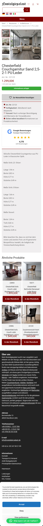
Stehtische (24, 390)
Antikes (4, 370)
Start (3, 23)
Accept (21, 504)
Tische (14, 375)
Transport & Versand (9, 458)
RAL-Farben (6, 479)
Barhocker (35, 390)
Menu (22, 19)
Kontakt (5, 456)
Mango (4, 378)
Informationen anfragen (21, 88)
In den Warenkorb (12, 299)
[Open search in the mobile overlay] (16, 9)
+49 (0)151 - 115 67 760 (11, 429)
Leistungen (6, 474)
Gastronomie (6, 398)
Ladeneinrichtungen (27, 403)
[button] (23, 520)
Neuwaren (13, 23)
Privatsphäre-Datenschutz (11, 464)
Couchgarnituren (13, 383)
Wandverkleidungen (9, 395)
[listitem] (6, 33)
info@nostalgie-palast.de (11, 440)
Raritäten (30, 383)
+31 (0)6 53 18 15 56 (9, 432)
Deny (22, 511)
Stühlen (23, 383)
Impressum (6, 469)
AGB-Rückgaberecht (9, 461)
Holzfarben (6, 476)
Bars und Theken (29, 388)
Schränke (5, 375)
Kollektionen (24, 23)
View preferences (21, 517)
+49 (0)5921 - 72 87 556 (11, 427)
